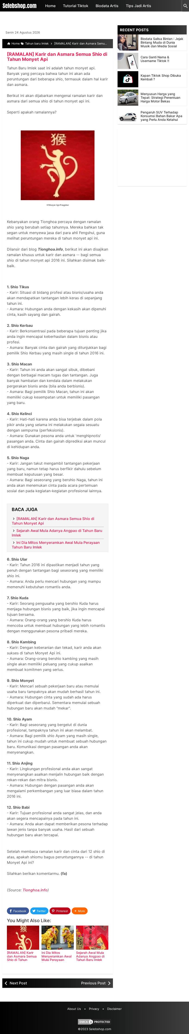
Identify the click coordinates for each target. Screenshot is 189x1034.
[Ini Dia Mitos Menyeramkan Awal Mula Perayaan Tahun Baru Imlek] (57, 938)
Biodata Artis (107, 5)
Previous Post (93, 983)
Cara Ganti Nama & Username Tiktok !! (155, 59)
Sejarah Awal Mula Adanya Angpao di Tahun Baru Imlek (90, 956)
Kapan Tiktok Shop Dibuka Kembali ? (161, 77)
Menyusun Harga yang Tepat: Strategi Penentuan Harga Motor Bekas (160, 97)
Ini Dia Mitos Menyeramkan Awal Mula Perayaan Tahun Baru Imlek (56, 958)
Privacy (94, 1009)
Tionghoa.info (35, 890)
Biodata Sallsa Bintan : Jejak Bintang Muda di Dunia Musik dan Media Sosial (162, 42)
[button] (80, 911)
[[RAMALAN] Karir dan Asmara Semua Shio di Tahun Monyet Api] (23, 938)
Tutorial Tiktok (75, 5)
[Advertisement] (152, 157)
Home (50, 5)
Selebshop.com (100, 1029)
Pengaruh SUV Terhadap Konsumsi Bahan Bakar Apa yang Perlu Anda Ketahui (161, 115)
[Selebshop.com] (19, 5)
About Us (74, 1009)
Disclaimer (114, 1009)
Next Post (18, 983)
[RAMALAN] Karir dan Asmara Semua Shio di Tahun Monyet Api (57, 56)
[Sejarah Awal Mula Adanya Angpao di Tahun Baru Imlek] (92, 938)
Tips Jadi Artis (138, 5)
